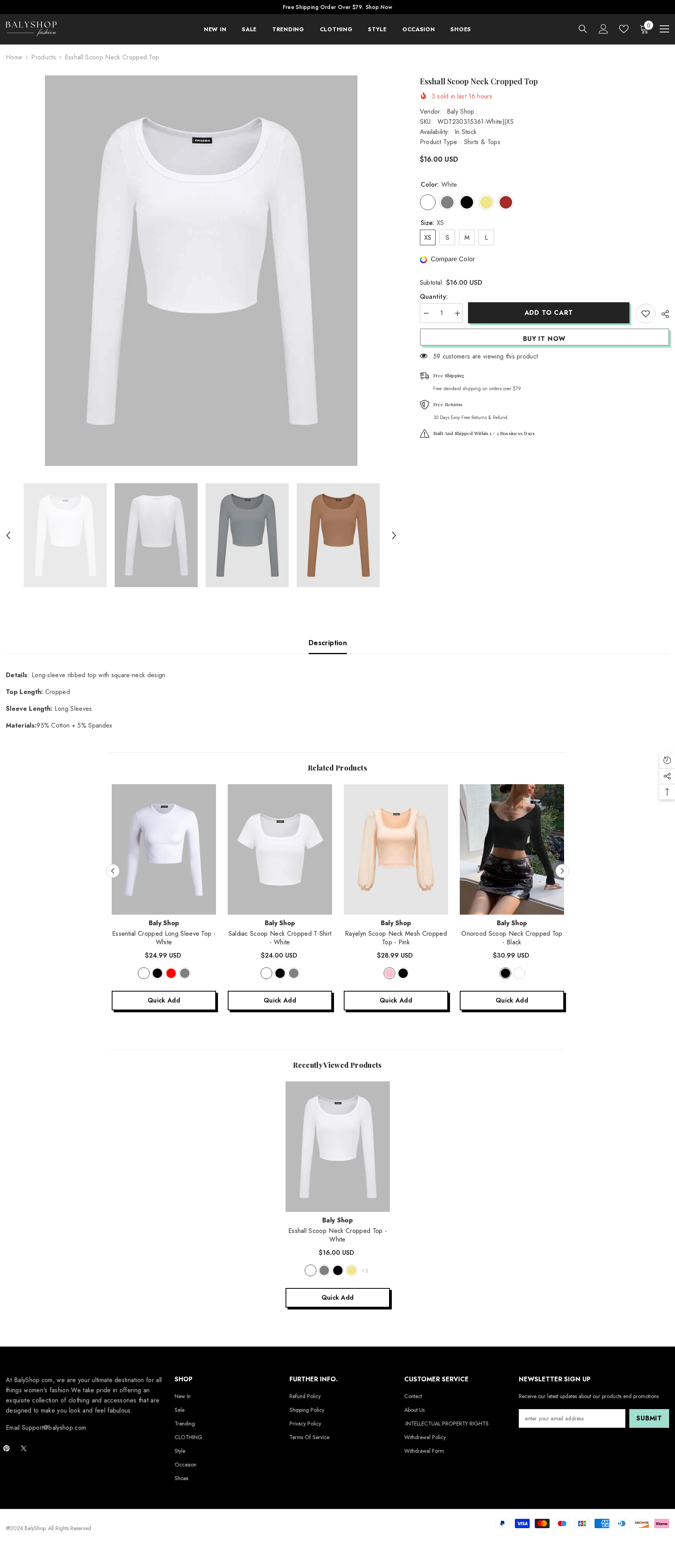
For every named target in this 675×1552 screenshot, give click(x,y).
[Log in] (603, 29)
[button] (8, 535)
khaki (351, 1270)
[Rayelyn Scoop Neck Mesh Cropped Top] (396, 849)
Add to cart (549, 312)
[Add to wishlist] (645, 313)
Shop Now (379, 7)
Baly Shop (461, 111)
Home (14, 57)
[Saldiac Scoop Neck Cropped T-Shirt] (280, 849)
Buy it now (544, 338)
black (157, 973)
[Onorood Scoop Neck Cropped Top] (512, 849)
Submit (649, 1418)
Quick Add (164, 1000)
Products (43, 57)
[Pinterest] (6, 1448)
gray (185, 973)
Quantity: (434, 297)
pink (389, 973)
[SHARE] (662, 314)
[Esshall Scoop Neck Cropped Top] (338, 1146)
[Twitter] (23, 1448)
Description (328, 643)
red (171, 973)
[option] (201, 270)
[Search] (583, 28)
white (144, 973)
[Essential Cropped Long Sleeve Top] (164, 849)
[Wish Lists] (624, 29)
